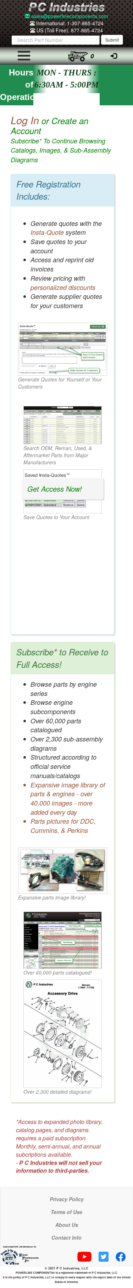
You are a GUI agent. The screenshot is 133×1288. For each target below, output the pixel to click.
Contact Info (66, 1237)
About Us (66, 1224)
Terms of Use (66, 1211)
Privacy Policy (67, 1199)
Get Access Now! (54, 489)
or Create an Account (61, 139)
